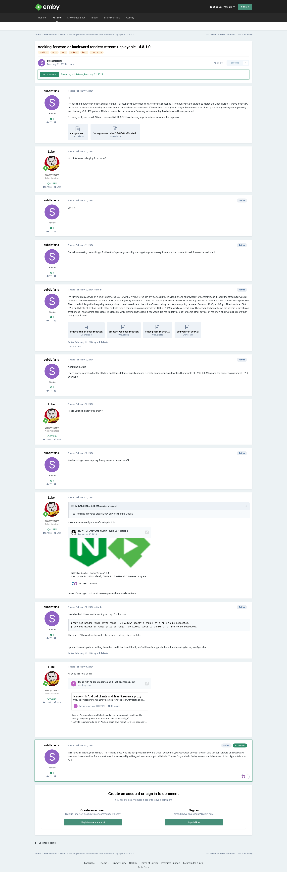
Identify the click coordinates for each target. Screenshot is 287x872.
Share (219, 63)
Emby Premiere (112, 17)
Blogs (95, 17)
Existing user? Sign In (221, 7)
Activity (130, 17)
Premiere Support (170, 863)
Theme (103, 863)
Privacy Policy (119, 863)
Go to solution (49, 74)
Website (42, 17)
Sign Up (245, 6)
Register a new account (93, 822)
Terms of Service (149, 863)
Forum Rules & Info (193, 863)
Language (89, 863)
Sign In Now (194, 822)
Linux (71, 64)
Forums (56, 17)
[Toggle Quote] (72, 506)
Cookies (133, 863)
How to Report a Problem (222, 34)
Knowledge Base (76, 17)
